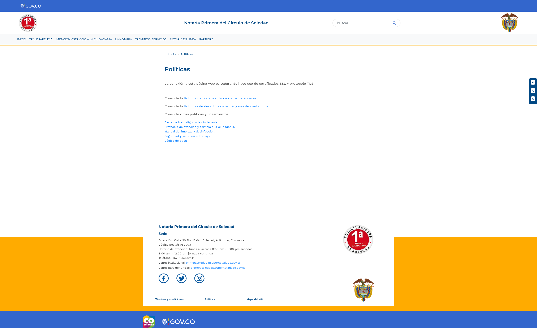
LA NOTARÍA (123, 39)
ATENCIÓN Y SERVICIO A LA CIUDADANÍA (84, 39)
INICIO (21, 39)
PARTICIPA (206, 39)
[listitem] (209, 240)
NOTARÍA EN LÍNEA (183, 39)
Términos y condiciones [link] (169, 299)
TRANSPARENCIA (40, 39)
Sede (163, 234)
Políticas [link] (210, 299)
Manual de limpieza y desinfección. (189, 131)
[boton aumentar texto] (533, 90)
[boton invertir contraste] (533, 82)
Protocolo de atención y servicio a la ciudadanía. (199, 126)
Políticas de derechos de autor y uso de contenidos (226, 106)
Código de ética (175, 140)
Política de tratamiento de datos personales (220, 98)
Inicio (172, 54)
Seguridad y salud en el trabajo (187, 136)
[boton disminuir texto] (533, 99)
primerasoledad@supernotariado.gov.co (213, 262)
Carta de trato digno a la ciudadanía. (191, 122)
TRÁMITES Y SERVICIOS (151, 39)
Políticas (187, 54)
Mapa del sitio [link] (255, 299)
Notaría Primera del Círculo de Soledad (196, 226)
